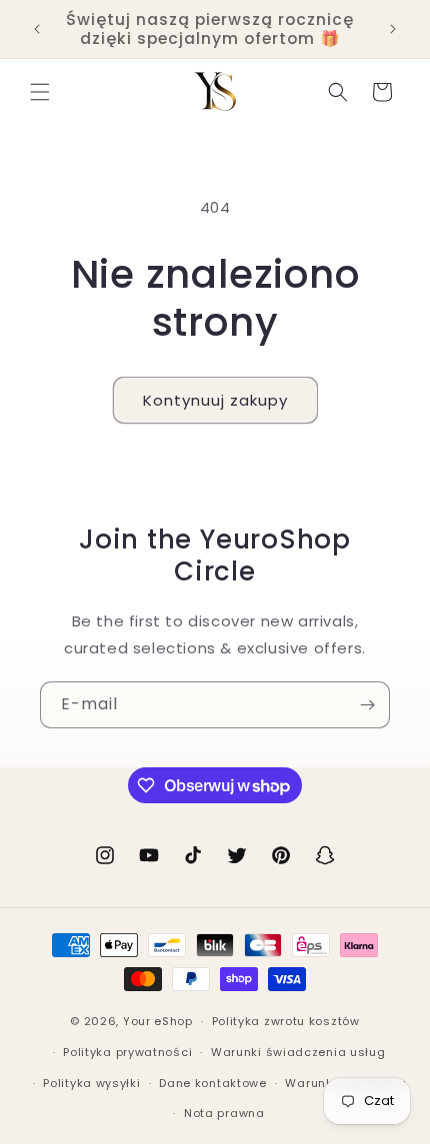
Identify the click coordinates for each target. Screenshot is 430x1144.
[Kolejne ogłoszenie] (393, 29)
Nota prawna (224, 1113)
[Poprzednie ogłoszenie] (37, 29)
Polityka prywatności (127, 1052)
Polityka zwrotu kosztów (286, 1021)
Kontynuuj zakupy (215, 400)
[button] (40, 92)
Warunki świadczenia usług (298, 1052)
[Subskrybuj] (367, 704)
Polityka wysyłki (91, 1083)
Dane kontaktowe (213, 1083)
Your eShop (158, 1021)
